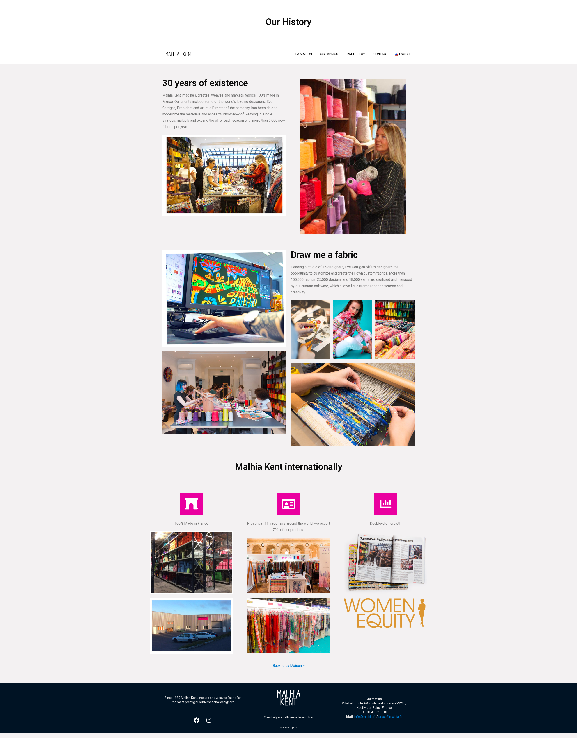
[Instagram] (209, 720)
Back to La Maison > (289, 666)
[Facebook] (196, 720)
